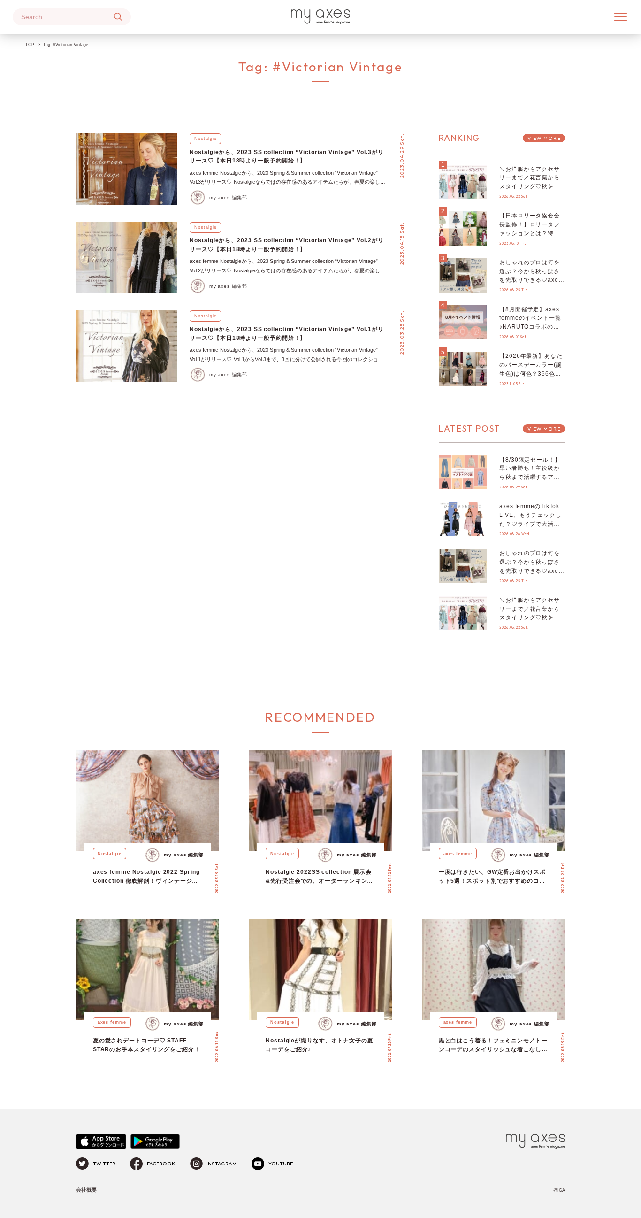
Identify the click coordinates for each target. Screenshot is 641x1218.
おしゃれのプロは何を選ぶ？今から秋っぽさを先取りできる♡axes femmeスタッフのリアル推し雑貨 (530, 280)
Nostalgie (205, 138)
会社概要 (86, 1190)
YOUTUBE (280, 1163)
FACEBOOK (161, 1163)
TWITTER (104, 1163)
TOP (29, 44)
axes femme (457, 853)
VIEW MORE (544, 138)
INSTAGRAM (221, 1163)
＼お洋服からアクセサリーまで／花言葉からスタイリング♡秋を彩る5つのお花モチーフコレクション (531, 186)
